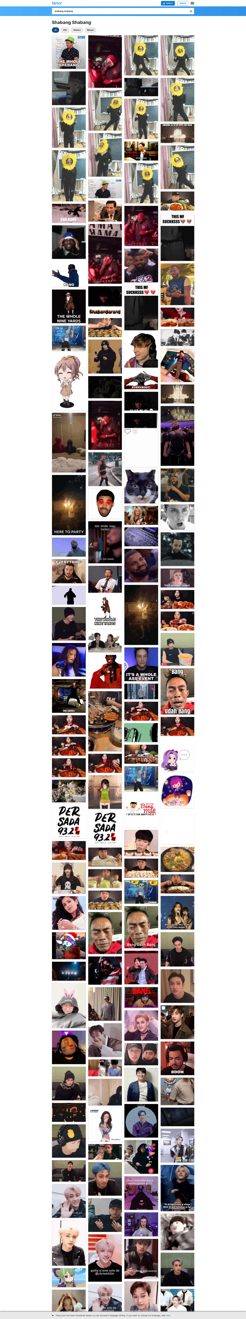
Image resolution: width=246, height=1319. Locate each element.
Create (169, 3)
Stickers (77, 30)
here (168, 1315)
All (55, 30)
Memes (90, 30)
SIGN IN (182, 3)
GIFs (65, 30)
